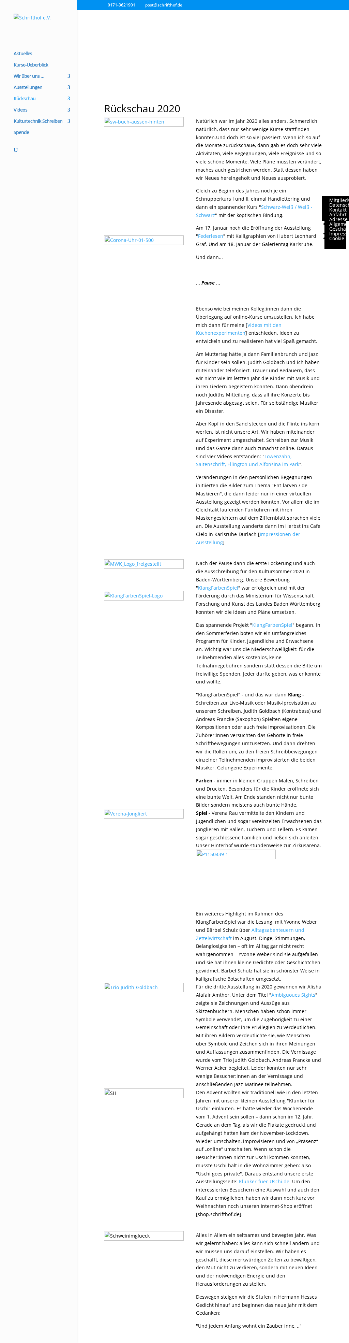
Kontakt (338, 209)
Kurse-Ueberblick (31, 65)
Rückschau (24, 99)
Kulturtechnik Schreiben (38, 121)
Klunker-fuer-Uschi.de (264, 1181)
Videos (20, 110)
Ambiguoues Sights (293, 995)
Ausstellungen (28, 87)
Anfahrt (338, 214)
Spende (21, 132)
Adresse (338, 219)
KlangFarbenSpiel (218, 587)
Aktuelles (23, 54)
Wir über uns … (29, 76)
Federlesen (210, 236)
